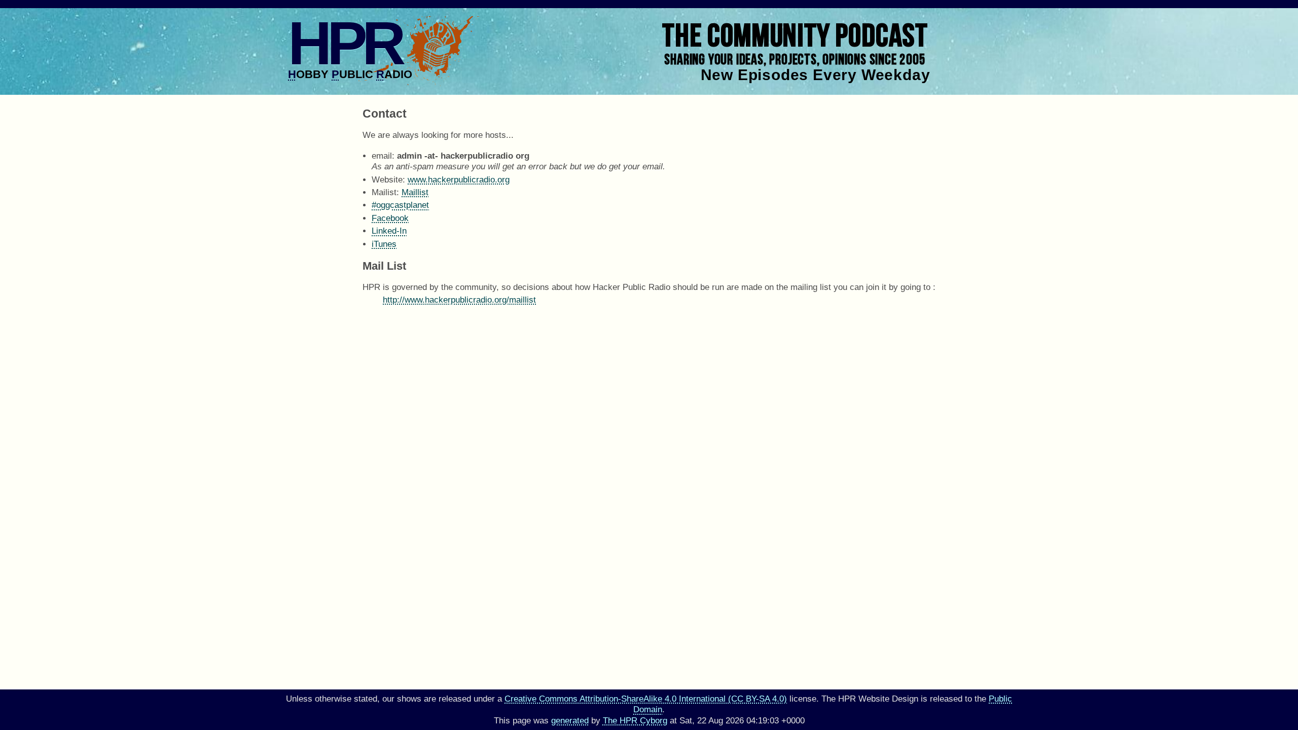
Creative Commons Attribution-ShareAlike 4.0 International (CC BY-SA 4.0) (645, 699)
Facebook (390, 218)
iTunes (384, 244)
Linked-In (389, 231)
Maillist (415, 192)
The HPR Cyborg (635, 720)
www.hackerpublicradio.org (459, 180)
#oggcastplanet (400, 205)
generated (570, 720)
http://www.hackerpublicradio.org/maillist (459, 300)
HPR (344, 43)
